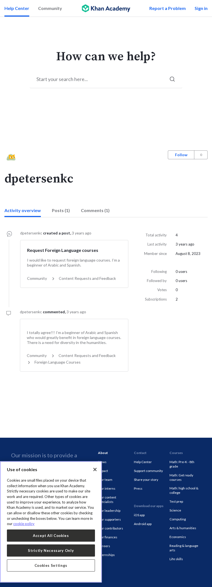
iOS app (139, 515)
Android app (143, 524)
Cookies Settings (51, 565)
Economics (177, 537)
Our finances (107, 537)
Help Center (16, 8)
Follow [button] (181, 154)
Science (175, 510)
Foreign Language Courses (58, 362)
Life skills (176, 559)
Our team (105, 480)
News (102, 462)
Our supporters (109, 519)
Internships (106, 555)
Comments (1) (95, 210)
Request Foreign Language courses (62, 250)
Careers (104, 546)
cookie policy (24, 523)
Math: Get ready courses (181, 477)
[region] (51, 522)
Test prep (176, 501)
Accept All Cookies (51, 535)
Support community (148, 471)
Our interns (106, 488)
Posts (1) (61, 210)
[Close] (95, 469)
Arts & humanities (182, 528)
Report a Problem (167, 8)
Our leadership (109, 510)
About (103, 453)
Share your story (146, 480)
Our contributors (110, 528)
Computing (177, 519)
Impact (103, 471)
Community (50, 8)
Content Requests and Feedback (87, 278)
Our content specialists (107, 499)
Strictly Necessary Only (51, 550)
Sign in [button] (201, 8)
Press (138, 488)
